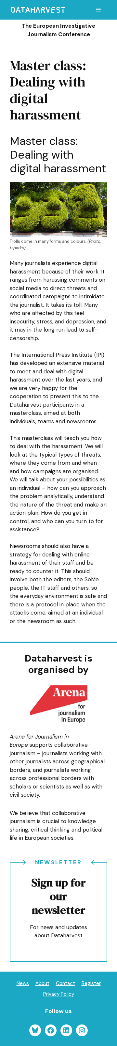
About (42, 983)
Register (91, 983)
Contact (65, 983)
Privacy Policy (58, 994)
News (23, 983)
